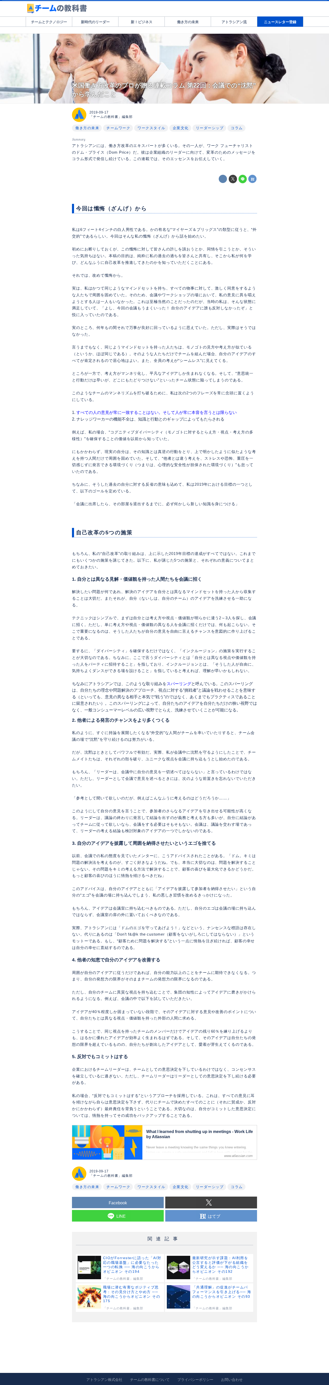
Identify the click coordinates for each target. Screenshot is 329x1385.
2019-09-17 (98, 112)
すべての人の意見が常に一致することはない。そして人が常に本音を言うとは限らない (156, 412)
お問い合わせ (232, 1380)
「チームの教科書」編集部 (111, 117)
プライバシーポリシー (195, 1380)
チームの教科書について (150, 1380)
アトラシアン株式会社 (104, 1380)
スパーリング (179, 684)
